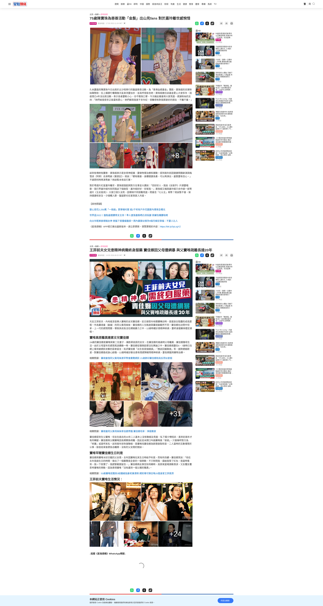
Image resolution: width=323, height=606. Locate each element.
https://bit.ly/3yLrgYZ (170, 226)
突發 (217, 79)
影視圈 (218, 40)
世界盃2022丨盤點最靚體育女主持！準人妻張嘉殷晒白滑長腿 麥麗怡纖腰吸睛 (129, 215)
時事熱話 (219, 157)
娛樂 (97, 14)
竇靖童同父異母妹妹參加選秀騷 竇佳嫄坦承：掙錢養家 (128, 431)
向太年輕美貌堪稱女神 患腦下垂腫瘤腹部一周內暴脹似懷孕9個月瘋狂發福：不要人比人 (134, 221)
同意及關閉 (225, 601)
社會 (217, 53)
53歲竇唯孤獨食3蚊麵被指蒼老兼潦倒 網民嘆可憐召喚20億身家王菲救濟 (137, 473)
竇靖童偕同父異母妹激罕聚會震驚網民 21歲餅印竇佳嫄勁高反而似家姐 (136, 358)
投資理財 (219, 131)
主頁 (91, 14)
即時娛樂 (104, 14)
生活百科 (219, 92)
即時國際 (219, 105)
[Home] (20, 4)
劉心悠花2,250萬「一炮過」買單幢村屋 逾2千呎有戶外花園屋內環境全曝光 (127, 209)
